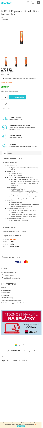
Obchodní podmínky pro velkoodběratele (13, 303)
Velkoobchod (5, 295)
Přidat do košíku (19, 97)
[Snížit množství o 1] (8, 98)
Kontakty (3, 288)
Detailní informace (6, 82)
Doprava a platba (6, 290)
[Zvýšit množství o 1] (8, 96)
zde (35, 424)
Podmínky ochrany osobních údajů (11, 300)
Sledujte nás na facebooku (12, 278)
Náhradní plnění (5, 293)
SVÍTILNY (13, 239)
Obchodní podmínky (7, 298)
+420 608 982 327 (9, 275)
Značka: (5, 19)
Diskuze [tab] (10, 153)
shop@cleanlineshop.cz (11, 272)
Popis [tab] (4, 153)
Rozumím (21, 426)
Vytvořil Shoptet (23, 345)
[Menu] (38, 3)
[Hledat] (28, 3)
